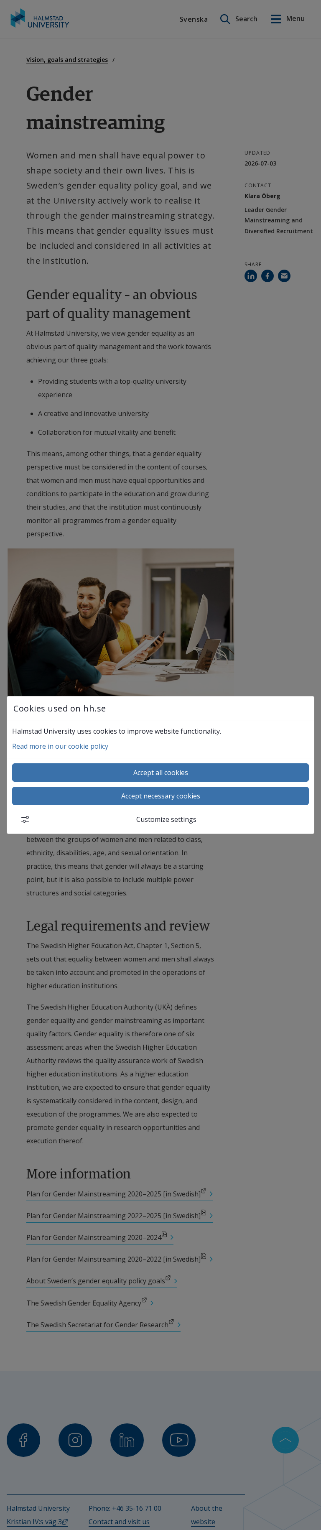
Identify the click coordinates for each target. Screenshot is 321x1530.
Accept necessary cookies (160, 796)
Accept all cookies (160, 772)
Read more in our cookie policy (60, 746)
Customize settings (166, 819)
